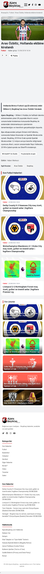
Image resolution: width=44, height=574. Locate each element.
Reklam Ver (6, 533)
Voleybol (5, 456)
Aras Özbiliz (18, 166)
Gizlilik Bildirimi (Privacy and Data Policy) (16, 552)
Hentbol (5, 459)
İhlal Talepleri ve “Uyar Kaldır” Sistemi (15, 539)
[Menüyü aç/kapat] (25, 4)
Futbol (11, 13)
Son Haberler (7, 446)
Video (4, 469)
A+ (6, 55)
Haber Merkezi (13, 160)
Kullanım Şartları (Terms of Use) (13, 549)
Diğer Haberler (7, 462)
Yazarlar (5, 472)
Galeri (4, 475)
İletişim (4, 536)
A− (3, 55)
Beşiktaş (30, 166)
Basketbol (5, 453)
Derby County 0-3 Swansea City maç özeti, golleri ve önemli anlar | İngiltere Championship (22, 208)
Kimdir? (5, 466)
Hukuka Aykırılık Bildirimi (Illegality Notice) (16, 543)
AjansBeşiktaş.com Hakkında (12, 530)
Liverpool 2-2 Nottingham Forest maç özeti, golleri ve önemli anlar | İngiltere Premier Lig (21, 289)
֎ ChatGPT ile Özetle (9, 154)
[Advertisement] (22, 80)
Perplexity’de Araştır (28, 154)
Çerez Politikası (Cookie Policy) (13, 546)
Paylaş (15, 56)
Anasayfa (4, 13)
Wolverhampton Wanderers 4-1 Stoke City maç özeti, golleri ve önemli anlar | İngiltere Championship (22, 249)
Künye (4, 556)
